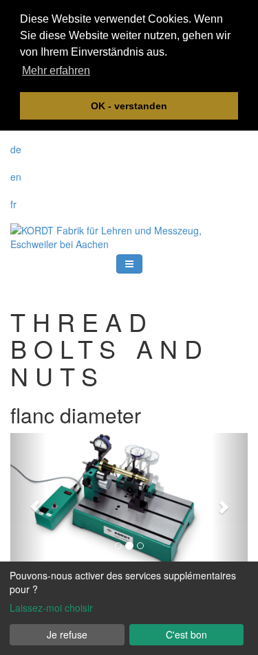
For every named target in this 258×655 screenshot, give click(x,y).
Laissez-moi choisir (51, 607)
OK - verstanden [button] (129, 105)
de (15, 149)
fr (13, 204)
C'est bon (186, 634)
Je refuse (67, 634)
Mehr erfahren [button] (56, 70)
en (15, 177)
